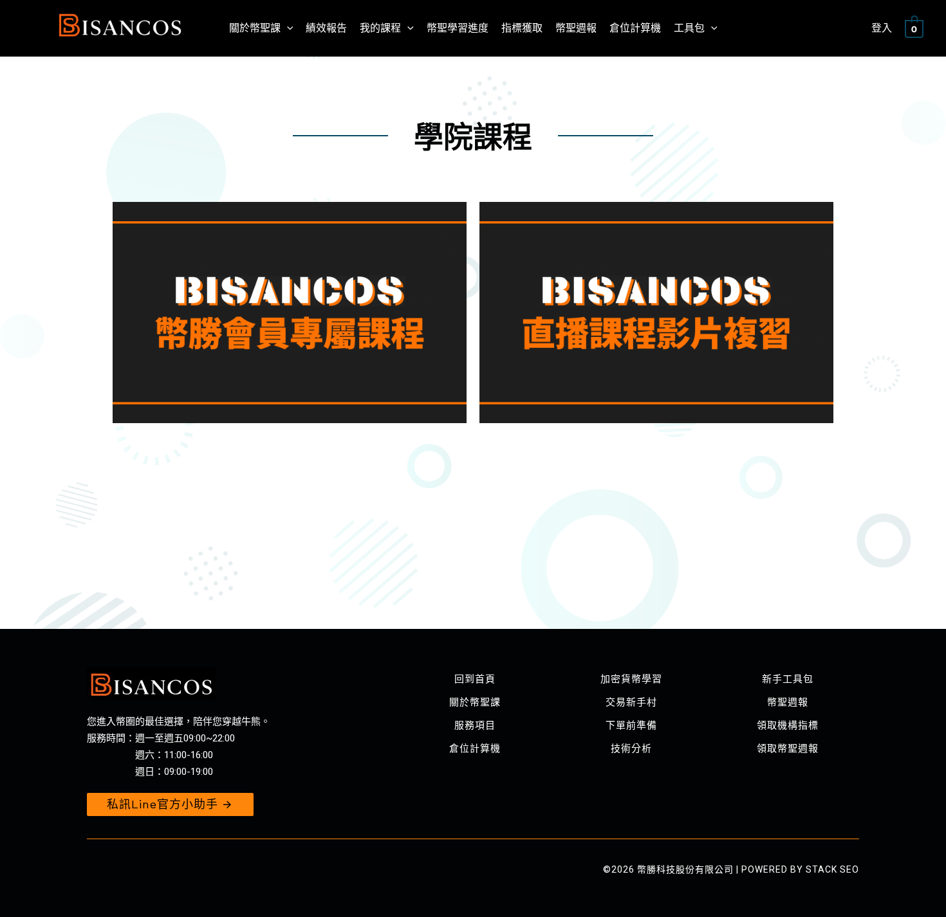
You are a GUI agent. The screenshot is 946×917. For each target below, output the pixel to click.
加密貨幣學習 (631, 679)
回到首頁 (475, 679)
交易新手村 (631, 702)
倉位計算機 (475, 748)
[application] (287, 28)
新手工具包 (787, 679)
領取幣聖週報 (788, 748)
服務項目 (475, 725)
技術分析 (631, 748)
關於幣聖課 (475, 702)
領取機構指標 (788, 725)
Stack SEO (832, 869)
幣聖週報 (787, 702)
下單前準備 (631, 725)
